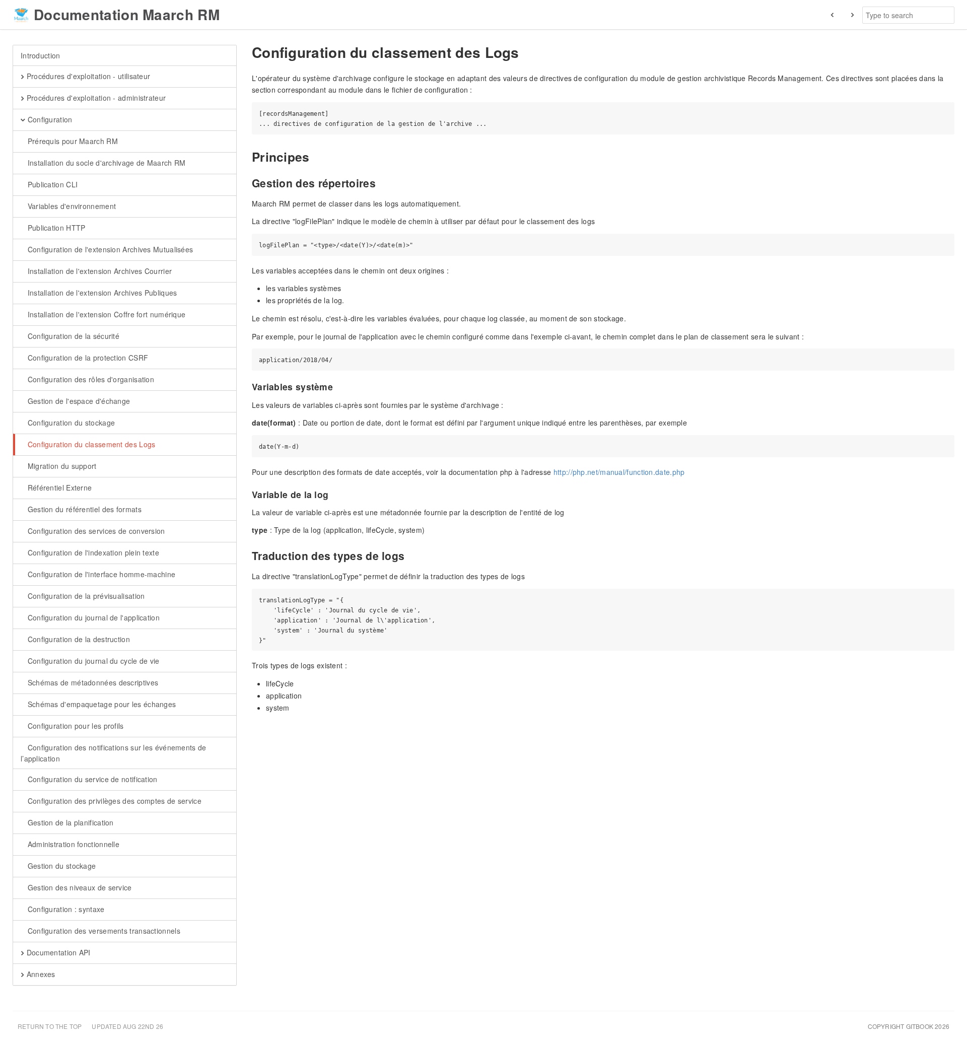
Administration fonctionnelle (72, 844)
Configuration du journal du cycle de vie (92, 661)
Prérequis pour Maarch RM (71, 141)
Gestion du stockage (60, 866)
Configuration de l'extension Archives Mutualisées (109, 249)
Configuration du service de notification (91, 779)
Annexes (39, 974)
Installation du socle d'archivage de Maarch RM (105, 163)
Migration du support (60, 466)
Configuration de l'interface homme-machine (100, 574)
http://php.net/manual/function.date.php (619, 472)
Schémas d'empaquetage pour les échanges (100, 704)
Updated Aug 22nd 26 (127, 1026)
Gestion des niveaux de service (78, 887)
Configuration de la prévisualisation (85, 596)
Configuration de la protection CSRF (86, 358)
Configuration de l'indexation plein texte (92, 552)
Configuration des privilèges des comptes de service (113, 801)
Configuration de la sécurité (72, 336)
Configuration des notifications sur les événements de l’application (113, 753)
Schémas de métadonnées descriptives (91, 682)
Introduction (40, 55)
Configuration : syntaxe (64, 909)
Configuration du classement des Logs (90, 444)
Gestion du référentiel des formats (83, 509)
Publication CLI (51, 184)
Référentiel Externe (58, 487)
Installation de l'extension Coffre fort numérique (105, 314)
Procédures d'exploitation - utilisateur (87, 76)
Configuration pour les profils (74, 726)
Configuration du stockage (70, 423)
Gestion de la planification (69, 822)
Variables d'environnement (70, 206)
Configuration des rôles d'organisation (89, 379)
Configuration (48, 119)
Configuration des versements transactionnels (102, 931)
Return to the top (50, 1026)
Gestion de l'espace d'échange (77, 401)
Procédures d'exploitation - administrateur (95, 98)
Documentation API (57, 952)
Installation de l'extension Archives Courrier (98, 271)
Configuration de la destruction (77, 639)
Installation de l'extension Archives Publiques (101, 293)
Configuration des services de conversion (95, 531)
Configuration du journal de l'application (92, 617)
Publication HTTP (55, 228)
